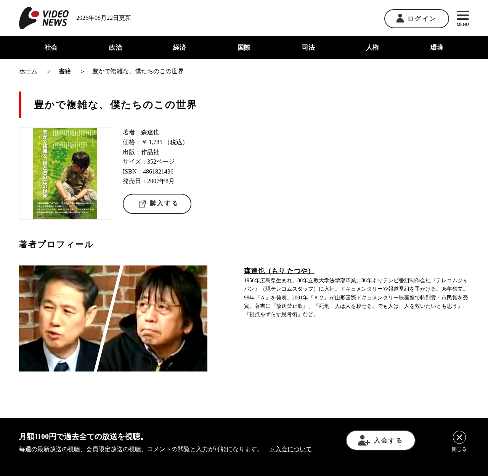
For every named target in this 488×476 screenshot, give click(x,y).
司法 (308, 47)
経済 (179, 47)
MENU (463, 24)
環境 (436, 47)
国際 (244, 47)
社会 (51, 47)
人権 (372, 47)
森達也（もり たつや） (279, 271)
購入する (164, 203)
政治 (115, 47)
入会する (388, 440)
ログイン (422, 18)
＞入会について (290, 449)
